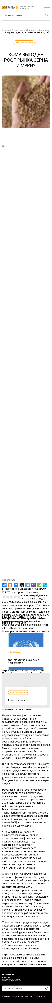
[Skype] (45, 585)
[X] (22, 585)
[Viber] (33, 585)
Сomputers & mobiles (24, 42)
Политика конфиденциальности (17, 996)
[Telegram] (27, 585)
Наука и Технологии (19, 692)
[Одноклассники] (10, 585)
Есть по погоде (16, 700)
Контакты (40, 996)
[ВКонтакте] (4, 585)
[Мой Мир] (16, 585)
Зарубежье (15, 652)
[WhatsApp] (39, 585)
